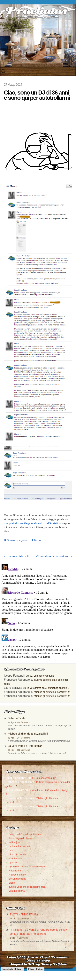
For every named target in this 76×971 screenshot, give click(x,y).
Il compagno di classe (20, 838)
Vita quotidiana (17, 890)
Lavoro (12, 850)
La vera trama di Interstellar (25, 746)
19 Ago (11, 722)
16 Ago (11, 737)
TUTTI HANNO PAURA (24, 914)
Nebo (37, 540)
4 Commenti (22, 937)
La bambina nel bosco (20, 846)
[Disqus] (38, 610)
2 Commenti (23, 918)
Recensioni (15, 870)
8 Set (12, 937)
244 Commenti (23, 737)
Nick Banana (15, 858)
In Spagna (14, 842)
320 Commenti (23, 722)
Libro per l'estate (17, 854)
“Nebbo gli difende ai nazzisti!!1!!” (52, 691)
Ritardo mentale (17, 874)
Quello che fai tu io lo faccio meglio (27, 866)
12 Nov (11, 750)
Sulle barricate (17, 718)
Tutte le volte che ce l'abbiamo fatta (27, 886)
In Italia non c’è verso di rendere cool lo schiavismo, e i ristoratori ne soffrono (39, 932)
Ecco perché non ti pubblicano (25, 834)
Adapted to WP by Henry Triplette (38, 964)
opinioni (13, 862)
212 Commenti (23, 750)
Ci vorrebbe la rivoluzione (54, 556)
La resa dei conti (16, 556)
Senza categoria (17, 540)
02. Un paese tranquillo (42, 675)
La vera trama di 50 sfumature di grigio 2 (48, 687)
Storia (12, 882)
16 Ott (12, 918)
